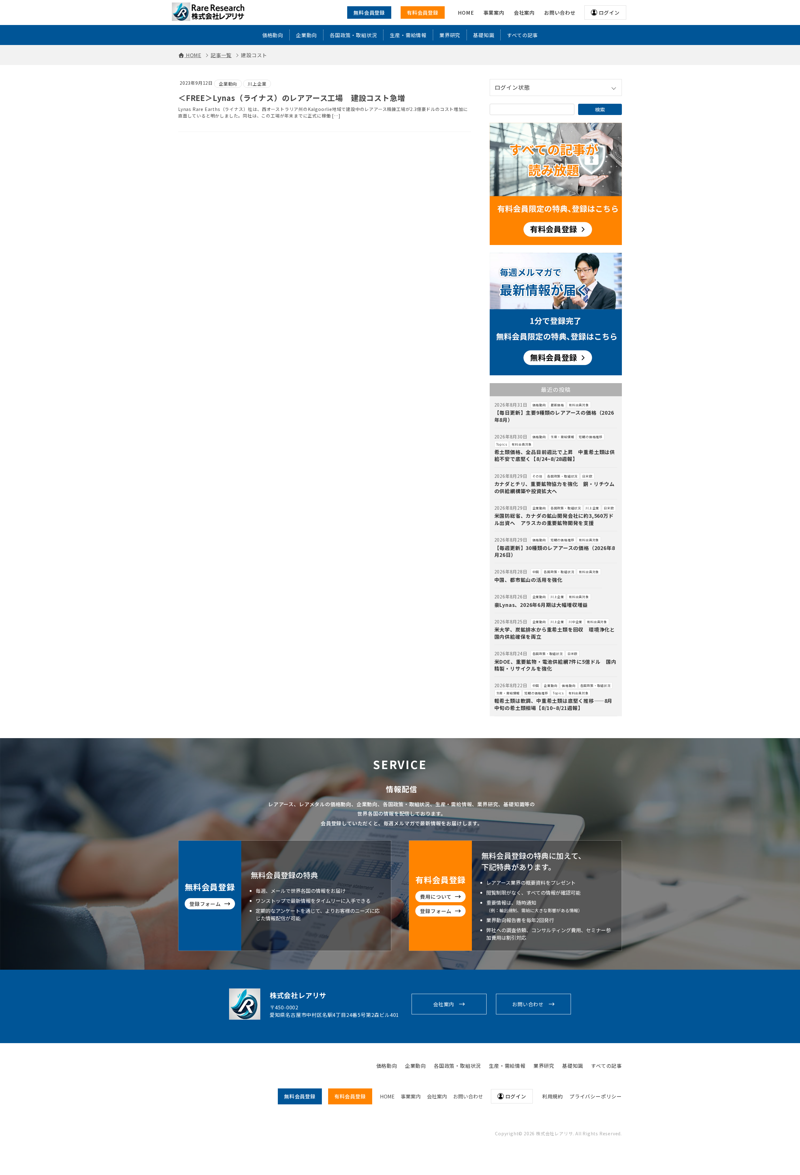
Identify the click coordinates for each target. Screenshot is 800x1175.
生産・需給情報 (408, 35)
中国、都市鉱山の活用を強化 (528, 579)
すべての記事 (522, 35)
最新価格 (557, 404)
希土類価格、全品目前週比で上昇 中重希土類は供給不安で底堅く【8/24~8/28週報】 (554, 455)
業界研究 (449, 35)
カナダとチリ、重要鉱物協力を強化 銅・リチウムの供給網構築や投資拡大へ (554, 487)
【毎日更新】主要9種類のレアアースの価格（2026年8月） (554, 416)
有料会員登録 (422, 12)
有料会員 (350, 1096)
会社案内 (443, 1004)
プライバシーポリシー (595, 1096)
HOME (387, 1096)
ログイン (609, 12)
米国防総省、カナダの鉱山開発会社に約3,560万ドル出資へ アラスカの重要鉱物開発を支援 (554, 519)
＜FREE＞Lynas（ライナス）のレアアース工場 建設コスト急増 (291, 97)
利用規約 (552, 1096)
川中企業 (575, 621)
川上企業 (257, 84)
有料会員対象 (579, 404)
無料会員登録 (369, 12)
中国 (535, 571)
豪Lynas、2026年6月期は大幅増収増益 (541, 604)
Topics (501, 444)
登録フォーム (205, 904)
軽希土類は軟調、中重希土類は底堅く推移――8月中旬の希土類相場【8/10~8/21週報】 (553, 704)
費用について (436, 896)
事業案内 (411, 1096)
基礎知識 (483, 35)
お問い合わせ (528, 1004)
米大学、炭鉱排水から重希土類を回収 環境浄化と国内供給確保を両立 (554, 633)
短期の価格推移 (590, 436)
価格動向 (272, 35)
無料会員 (300, 1096)
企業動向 (306, 35)
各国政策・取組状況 (353, 35)
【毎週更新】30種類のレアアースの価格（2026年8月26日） (554, 551)
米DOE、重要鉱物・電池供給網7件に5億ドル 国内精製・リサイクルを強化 (555, 665)
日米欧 (587, 476)
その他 (537, 476)
